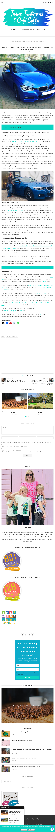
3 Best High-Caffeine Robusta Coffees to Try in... (27, 705)
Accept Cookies (24, 829)
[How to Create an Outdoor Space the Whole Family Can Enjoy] (40, 401)
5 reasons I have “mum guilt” (20, 732)
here (40, 314)
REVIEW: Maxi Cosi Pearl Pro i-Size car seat (24, 758)
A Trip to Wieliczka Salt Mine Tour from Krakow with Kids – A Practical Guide (32, 750)
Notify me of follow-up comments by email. (14, 446)
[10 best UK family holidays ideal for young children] (6, 769)
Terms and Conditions (38, 824)
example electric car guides (14, 210)
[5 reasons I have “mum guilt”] (6, 734)
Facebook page (41, 293)
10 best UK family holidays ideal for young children (26, 766)
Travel (44, 281)
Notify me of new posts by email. (11, 450)
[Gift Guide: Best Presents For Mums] (6, 743)
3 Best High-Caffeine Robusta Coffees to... (15, 812)
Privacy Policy (20, 674)
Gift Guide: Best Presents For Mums (22, 740)
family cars (14, 336)
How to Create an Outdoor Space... (14, 819)
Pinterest (6, 310)
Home (12, 41)
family (8, 336)
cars (3, 336)
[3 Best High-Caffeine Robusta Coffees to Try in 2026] (14, 401)
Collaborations (27, 44)
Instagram (13, 310)
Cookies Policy (25, 824)
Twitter (21, 310)
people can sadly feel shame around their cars (26, 141)
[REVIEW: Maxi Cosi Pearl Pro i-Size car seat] (6, 760)
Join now (27, 677)
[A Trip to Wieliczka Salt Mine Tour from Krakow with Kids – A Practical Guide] (6, 751)
